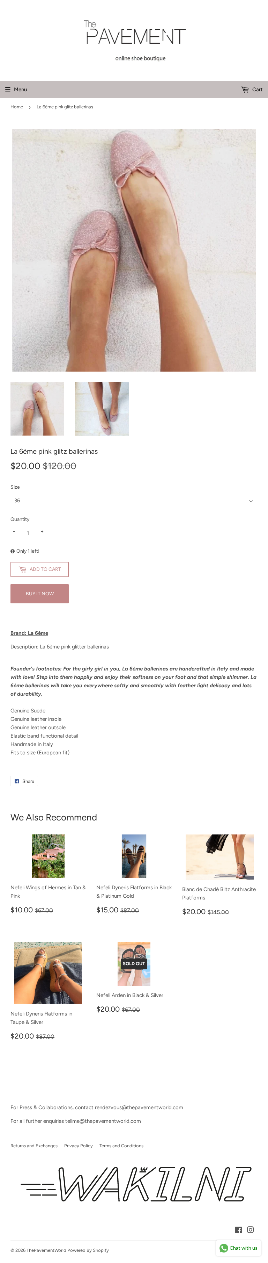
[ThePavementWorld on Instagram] (250, 1231)
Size (15, 487)
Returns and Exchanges (34, 1145)
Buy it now (40, 594)
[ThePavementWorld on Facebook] (238, 1231)
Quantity (19, 519)
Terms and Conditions (121, 1145)
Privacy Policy (78, 1145)
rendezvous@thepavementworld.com (139, 1107)
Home (16, 106)
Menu (20, 89)
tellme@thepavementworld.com (103, 1121)
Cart (257, 89)
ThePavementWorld (46, 1250)
